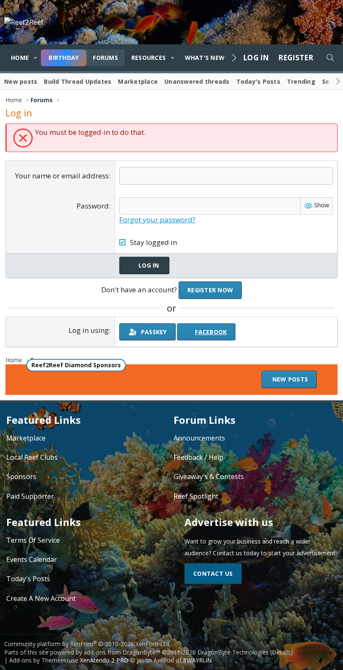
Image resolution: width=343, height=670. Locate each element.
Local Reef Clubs (32, 457)
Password (93, 206)
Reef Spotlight (196, 496)
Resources (148, 58)
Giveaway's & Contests (209, 476)
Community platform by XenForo (87, 644)
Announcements (199, 438)
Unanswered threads (197, 81)
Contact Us (213, 573)
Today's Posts (258, 81)
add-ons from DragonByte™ (122, 652)
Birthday (64, 58)
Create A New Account (41, 598)
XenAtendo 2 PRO (104, 660)
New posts (20, 81)
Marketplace (138, 81)
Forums (105, 58)
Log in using (89, 330)
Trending (301, 81)
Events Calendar (31, 559)
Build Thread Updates (77, 81)
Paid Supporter (30, 496)
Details (281, 652)
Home (20, 58)
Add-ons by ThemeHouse (43, 660)
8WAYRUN (197, 660)
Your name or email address (62, 175)
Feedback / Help (198, 457)
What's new (205, 58)
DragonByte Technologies (233, 652)
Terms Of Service (33, 540)
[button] (35, 57)
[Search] (330, 58)
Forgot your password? (157, 219)
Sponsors (21, 476)
